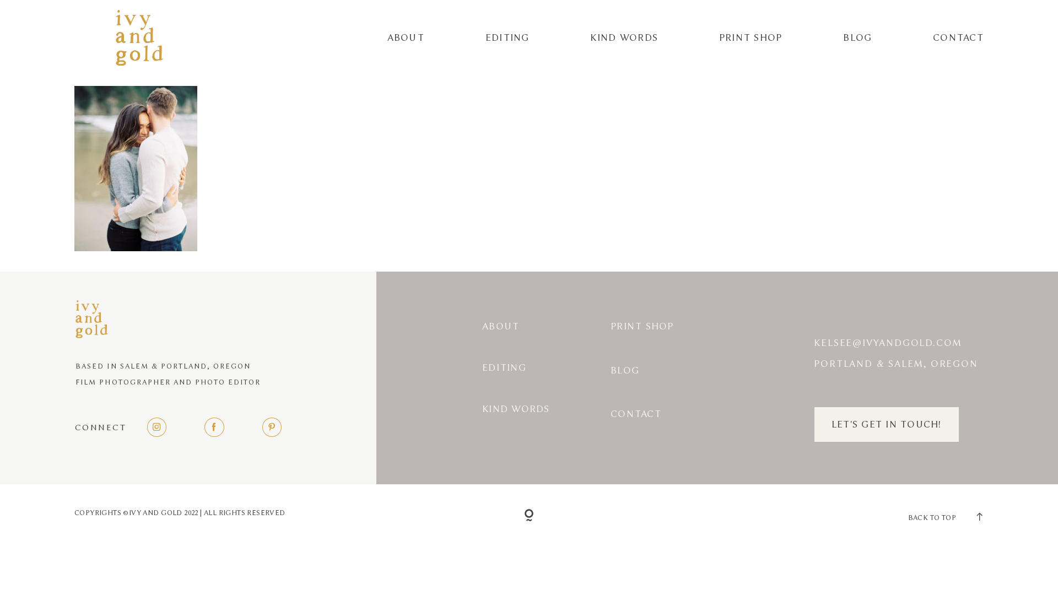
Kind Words (624, 38)
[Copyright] (529, 516)
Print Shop (750, 38)
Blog (857, 38)
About (405, 38)
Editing (507, 38)
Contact (958, 38)
